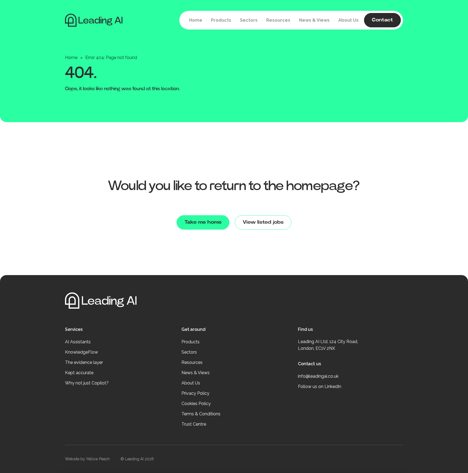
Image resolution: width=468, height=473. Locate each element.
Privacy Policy (195, 393)
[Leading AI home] (82, 20)
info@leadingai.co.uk (318, 376)
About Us (190, 383)
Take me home (203, 222)
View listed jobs (263, 222)
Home (71, 57)
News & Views (195, 372)
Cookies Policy (196, 403)
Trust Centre (193, 424)
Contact (382, 20)
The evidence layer (84, 362)
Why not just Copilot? (87, 383)
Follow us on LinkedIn (319, 386)
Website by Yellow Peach (87, 459)
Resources (192, 362)
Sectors (189, 352)
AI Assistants (78, 341)
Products (190, 341)
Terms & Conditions (200, 413)
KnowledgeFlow (81, 352)
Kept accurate (79, 372)
